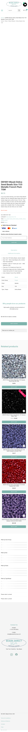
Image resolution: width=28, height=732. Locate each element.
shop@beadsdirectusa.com (14, 634)
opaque (2, 220)
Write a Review (14, 323)
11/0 (5, 218)
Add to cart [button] (14, 387)
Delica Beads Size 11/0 (11, 216)
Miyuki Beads (12, 21)
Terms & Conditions (6, 718)
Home (2, 17)
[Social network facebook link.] (16, 653)
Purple (16, 280)
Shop (6, 21)
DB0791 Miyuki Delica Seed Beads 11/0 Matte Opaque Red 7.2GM (14, 485)
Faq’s (2, 727)
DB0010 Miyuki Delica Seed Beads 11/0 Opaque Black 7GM (14, 415)
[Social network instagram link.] (11, 653)
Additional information (14, 253)
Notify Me (13, 242)
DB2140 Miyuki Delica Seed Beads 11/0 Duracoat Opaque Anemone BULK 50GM (14, 520)
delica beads (15, 218)
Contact (3, 724)
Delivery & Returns (5, 721)
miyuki (24, 218)
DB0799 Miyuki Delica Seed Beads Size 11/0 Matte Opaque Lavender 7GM (14, 450)
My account (4, 730)
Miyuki (6, 222)
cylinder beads (9, 218)
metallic (20, 218)
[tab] (14, 250)
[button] (25, 5)
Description (14, 250)
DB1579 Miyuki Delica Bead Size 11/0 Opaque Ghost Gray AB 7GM (14, 380)
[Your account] (24, 10)
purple (6, 220)
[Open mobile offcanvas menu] (2, 10)
